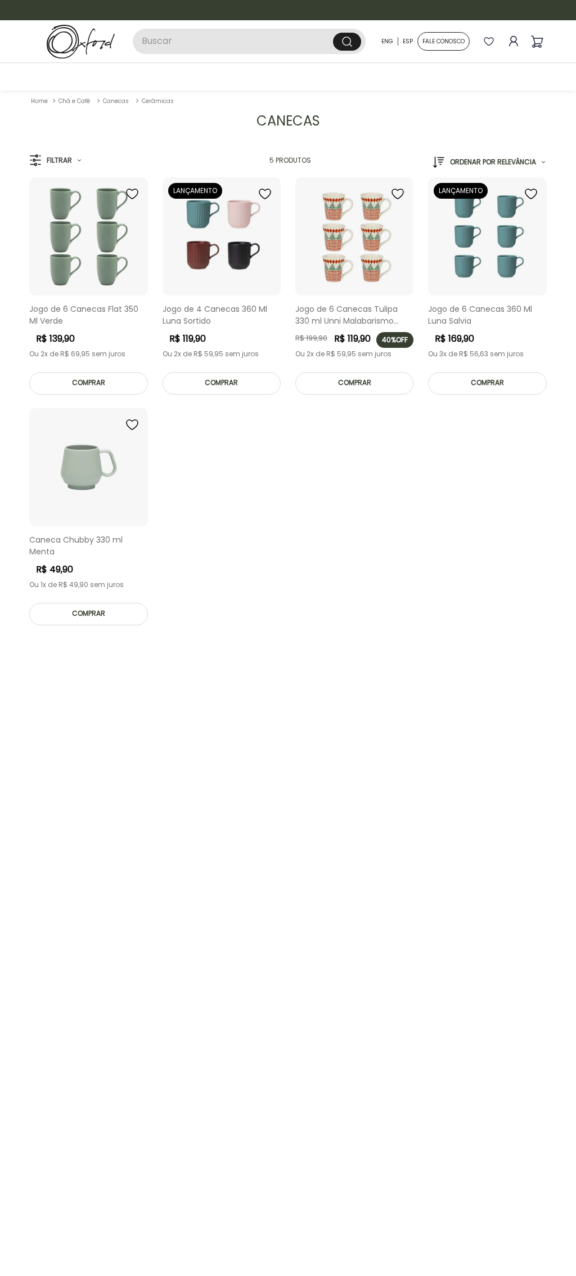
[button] (55, 269)
